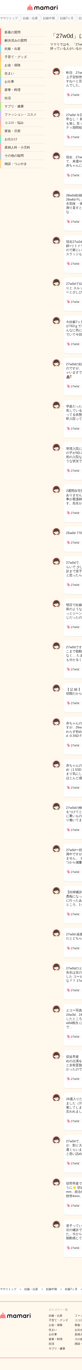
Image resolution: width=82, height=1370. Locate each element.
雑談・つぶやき (16, 164)
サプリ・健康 (14, 106)
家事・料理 (12, 90)
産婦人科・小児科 (17, 147)
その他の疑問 (14, 155)
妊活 (8, 98)
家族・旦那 (12, 131)
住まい (9, 73)
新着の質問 (12, 32)
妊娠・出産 (12, 48)
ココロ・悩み (14, 122)
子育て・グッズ (16, 57)
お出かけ (11, 139)
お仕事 (9, 81)
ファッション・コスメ (20, 114)
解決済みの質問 (16, 40)
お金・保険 (12, 65)
